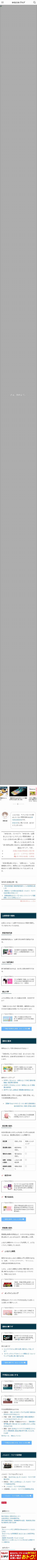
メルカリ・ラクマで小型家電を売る (22, 1489)
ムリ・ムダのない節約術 (25, 853)
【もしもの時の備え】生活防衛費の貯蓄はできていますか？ (24, 1115)
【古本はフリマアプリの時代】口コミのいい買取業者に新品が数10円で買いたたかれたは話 (19, 1431)
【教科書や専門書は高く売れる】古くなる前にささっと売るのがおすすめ (19, 1424)
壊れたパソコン (16, 1436)
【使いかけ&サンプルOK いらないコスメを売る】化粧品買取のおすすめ (24, 1400)
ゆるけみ (15, 823)
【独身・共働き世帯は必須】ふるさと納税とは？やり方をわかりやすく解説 (24, 1284)
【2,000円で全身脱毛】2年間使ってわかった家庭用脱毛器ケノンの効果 (24, 951)
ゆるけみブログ (18, 2)
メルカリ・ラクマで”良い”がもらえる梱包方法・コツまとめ (23, 1465)
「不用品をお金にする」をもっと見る (15, 1442)
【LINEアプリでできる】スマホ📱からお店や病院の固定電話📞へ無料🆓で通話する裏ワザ (23, 1337)
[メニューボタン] (2, 2)
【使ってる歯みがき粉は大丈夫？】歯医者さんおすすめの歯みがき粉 (24, 1018)
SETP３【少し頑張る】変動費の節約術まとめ (18, 1090)
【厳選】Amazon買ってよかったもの (12, 1538)
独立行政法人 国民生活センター (11, 1516)
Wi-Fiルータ (5, 1436)
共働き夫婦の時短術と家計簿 (23, 851)
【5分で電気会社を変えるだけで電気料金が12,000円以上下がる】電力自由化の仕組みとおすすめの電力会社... (24, 1208)
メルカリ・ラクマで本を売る (16, 1486)
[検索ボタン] (34, 2)
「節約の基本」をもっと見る (13, 1219)
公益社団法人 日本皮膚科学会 (10, 1518)
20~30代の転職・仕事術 (25, 856)
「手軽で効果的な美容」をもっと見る (15, 1028)
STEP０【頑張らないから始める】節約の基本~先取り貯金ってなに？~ (23, 1069)
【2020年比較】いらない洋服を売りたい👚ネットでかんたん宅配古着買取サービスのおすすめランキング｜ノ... (24, 1386)
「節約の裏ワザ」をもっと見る (13, 1362)
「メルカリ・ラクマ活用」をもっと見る (16, 1496)
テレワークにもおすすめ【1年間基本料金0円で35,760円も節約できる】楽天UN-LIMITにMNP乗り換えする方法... (23, 1186)
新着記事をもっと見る (29, 901)
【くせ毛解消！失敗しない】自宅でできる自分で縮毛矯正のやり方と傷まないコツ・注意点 (24, 981)
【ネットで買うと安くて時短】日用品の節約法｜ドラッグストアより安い (24, 1312)
